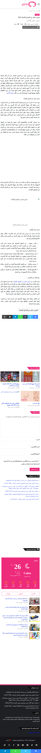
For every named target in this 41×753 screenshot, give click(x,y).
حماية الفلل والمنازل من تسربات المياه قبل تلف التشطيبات (22, 480)
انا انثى (7, 740)
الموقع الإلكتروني (35, 454)
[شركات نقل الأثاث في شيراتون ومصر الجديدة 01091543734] (34, 627)
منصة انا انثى (10, 93)
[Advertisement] (20, 51)
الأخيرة (33, 594)
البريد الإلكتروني (35, 446)
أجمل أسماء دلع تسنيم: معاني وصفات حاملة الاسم (24, 499)
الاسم (38, 439)
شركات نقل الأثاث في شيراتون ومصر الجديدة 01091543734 (21, 491)
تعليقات (8, 594)
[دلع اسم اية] (30, 396)
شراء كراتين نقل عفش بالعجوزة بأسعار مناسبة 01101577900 (21, 483)
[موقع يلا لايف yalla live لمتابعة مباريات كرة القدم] (9, 376)
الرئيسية (36, 11)
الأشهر (21, 594)
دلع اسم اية (36, 403)
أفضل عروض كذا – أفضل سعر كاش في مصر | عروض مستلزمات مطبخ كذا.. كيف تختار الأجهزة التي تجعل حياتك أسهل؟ (15, 617)
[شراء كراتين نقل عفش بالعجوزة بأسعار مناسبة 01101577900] (34, 609)
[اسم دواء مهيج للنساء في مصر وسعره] (30, 376)
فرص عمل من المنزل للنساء (22, 281)
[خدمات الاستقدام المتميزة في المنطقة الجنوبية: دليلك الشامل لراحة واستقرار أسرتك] (34, 635)
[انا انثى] (28, 4)
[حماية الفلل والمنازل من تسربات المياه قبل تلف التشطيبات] (34, 601)
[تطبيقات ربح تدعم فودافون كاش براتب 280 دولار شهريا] (9, 396)
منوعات (31, 11)
